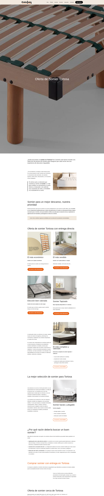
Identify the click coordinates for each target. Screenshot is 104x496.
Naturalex (66, 2)
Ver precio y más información (35, 269)
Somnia (56, 2)
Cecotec (61, 2)
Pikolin (51, 2)
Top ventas (79, 2)
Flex (48, 2)
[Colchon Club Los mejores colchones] (26, 2)
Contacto (72, 2)
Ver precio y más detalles (60, 366)
